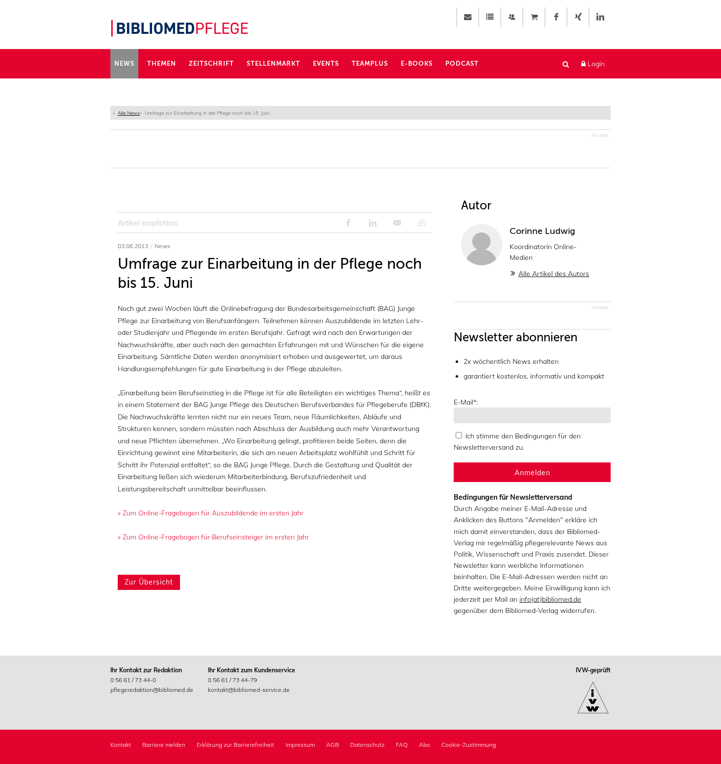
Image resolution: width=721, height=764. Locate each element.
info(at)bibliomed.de (550, 599)
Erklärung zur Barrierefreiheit (235, 744)
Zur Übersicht (149, 582)
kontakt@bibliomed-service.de (249, 689)
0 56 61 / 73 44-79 (232, 680)
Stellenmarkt (273, 63)
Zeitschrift (211, 63)
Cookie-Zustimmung (468, 744)
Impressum (300, 744)
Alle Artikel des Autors (553, 273)
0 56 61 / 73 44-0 (133, 680)
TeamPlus (370, 63)
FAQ (402, 744)
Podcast (462, 63)
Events (326, 63)
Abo (424, 744)
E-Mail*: (466, 402)
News (124, 63)
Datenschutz (367, 744)
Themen (161, 63)
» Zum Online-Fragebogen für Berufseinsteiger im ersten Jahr (213, 537)
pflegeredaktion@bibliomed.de (151, 689)
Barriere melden (163, 744)
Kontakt (120, 744)
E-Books (417, 63)
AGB (332, 744)
